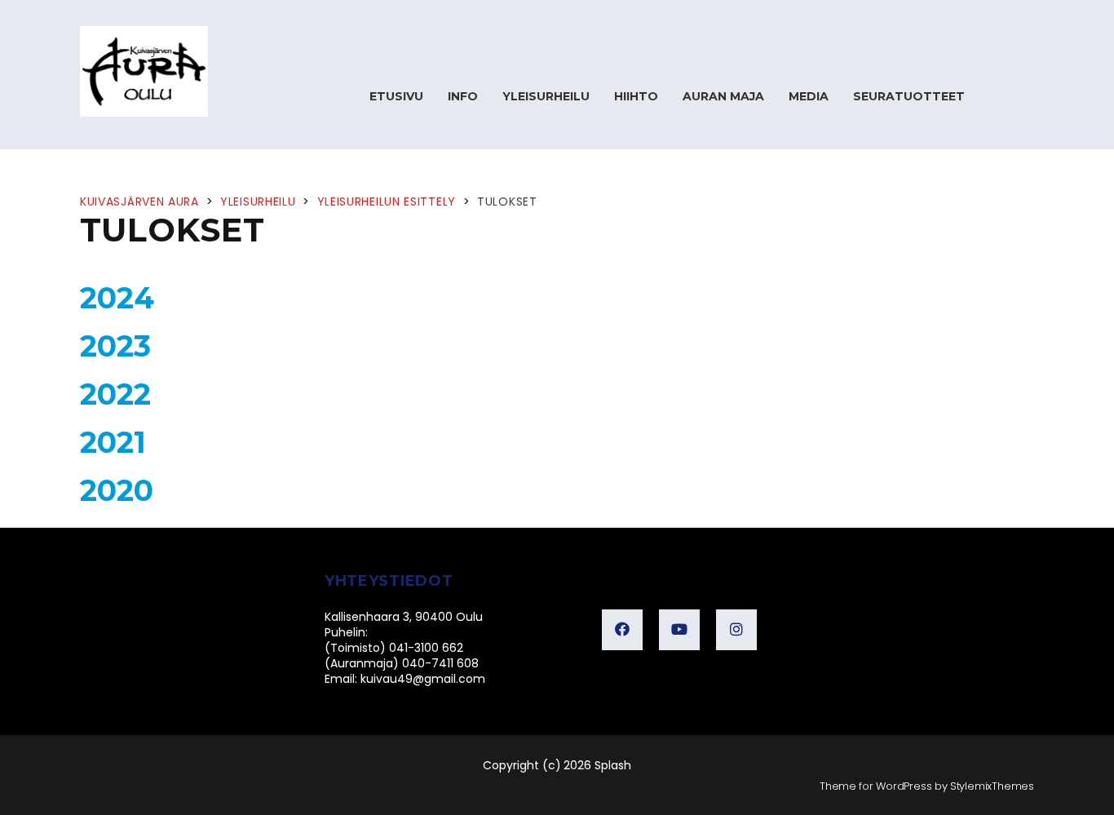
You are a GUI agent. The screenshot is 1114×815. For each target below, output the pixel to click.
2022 (115, 394)
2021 (113, 442)
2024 (117, 298)
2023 (115, 346)
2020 (116, 490)
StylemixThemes (992, 786)
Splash (613, 765)
